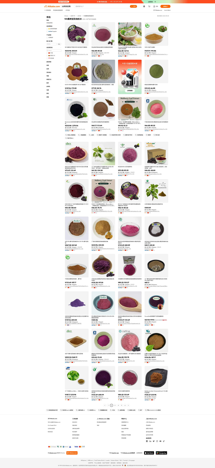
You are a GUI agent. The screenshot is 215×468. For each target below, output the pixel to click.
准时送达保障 (75, 428)
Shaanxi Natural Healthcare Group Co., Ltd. (156, 91)
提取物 (79, 16)
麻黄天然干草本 (128, 135)
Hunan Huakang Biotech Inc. (152, 211)
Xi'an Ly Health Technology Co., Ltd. (127, 398)
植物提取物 (49, 22)
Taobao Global (114, 460)
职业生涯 (50, 431)
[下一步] (128, 405)
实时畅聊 (123, 425)
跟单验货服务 (75, 435)
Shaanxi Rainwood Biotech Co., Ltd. (74, 248)
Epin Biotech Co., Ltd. (150, 398)
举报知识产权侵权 (126, 435)
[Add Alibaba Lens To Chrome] (72, 453)
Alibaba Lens (52, 453)
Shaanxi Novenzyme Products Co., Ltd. (75, 129)
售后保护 (74, 431)
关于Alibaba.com (52, 418)
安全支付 (74, 422)
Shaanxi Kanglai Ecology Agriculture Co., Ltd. (76, 91)
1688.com (90, 460)
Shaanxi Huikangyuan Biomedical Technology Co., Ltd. (77, 174)
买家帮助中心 (124, 422)
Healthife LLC (148, 323)
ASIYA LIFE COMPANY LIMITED (73, 323)
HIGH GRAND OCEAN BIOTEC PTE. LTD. (128, 129)
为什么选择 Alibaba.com (54, 422)
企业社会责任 (51, 428)
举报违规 (123, 438)
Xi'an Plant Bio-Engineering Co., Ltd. (101, 286)
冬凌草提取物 (140, 135)
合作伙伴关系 (149, 435)
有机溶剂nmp (92, 410)
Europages (132, 460)
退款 (122, 431)
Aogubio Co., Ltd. (149, 248)
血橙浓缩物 (122, 410)
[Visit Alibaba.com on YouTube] (160, 441)
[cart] (149, 6)
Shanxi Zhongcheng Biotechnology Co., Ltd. (156, 129)
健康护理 (72, 16)
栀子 (141, 410)
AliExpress (83, 460)
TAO (121, 460)
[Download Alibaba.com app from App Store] (149, 453)
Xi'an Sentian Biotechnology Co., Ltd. (127, 286)
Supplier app (115, 453)
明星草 (149, 135)
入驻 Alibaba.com (150, 422)
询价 (98, 425)
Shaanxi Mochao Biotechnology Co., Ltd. (102, 174)
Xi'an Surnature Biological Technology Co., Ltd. (156, 54)
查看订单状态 (149, 428)
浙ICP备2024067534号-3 (150, 465)
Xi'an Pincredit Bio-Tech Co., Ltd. (100, 398)
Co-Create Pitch (52, 425)
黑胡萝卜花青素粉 (103, 135)
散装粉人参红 (132, 410)
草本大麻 (157, 135)
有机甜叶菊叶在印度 (116, 135)
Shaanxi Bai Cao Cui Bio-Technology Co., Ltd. (76, 54)
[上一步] (104, 405)
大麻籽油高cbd (81, 410)
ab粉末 (92, 135)
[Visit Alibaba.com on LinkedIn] (150, 441)
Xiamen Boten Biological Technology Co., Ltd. (76, 398)
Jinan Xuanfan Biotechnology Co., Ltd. (154, 361)
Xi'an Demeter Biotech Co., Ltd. (126, 173)
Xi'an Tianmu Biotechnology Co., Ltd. (101, 91)
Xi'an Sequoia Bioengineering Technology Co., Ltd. (103, 248)
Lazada (107, 460)
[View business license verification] (122, 465)
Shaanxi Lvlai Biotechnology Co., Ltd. (101, 129)
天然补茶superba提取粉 (67, 410)
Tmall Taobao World (99, 460)
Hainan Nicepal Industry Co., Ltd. (153, 174)
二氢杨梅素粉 (83, 135)
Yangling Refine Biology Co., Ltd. (126, 360)
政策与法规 (75, 438)
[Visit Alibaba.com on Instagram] (157, 441)
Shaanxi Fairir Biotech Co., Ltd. (73, 211)
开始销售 (148, 425)
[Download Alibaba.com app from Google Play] (161, 453)
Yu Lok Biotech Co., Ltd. (98, 54)
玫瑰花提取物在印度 (53, 410)
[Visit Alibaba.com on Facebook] (147, 441)
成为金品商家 (149, 431)
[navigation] (54, 211)
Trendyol (125, 460)
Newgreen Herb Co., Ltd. (124, 248)
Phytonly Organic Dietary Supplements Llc (129, 323)
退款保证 (74, 425)
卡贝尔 (113, 410)
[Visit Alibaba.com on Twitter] (154, 441)
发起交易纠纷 (124, 428)
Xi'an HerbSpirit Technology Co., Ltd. (127, 54)
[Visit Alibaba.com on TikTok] (164, 441)
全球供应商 (66, 6)
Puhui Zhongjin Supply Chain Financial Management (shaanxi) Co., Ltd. (156, 286)
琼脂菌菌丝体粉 (103, 410)
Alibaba (66, 16)
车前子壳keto (70, 138)
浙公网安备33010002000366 (135, 465)
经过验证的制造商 (101, 422)
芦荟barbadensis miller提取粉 (154, 410)
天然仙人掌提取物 (71, 135)
